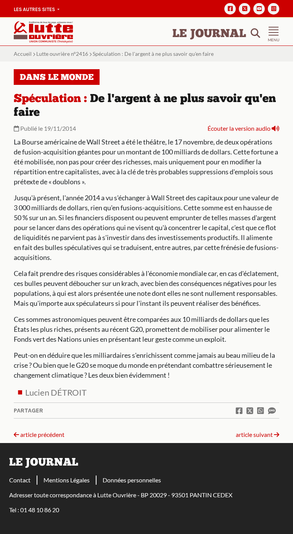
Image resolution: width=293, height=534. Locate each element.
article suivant (255, 434)
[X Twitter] (244, 9)
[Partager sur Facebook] (239, 410)
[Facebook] (230, 9)
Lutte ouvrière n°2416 (62, 53)
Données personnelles (132, 480)
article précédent (41, 434)
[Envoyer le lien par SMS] (271, 410)
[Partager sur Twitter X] (249, 410)
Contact (20, 480)
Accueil (23, 53)
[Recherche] (255, 32)
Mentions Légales (66, 480)
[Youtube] (259, 9)
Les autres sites (35, 9)
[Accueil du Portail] (43, 31)
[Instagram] (273, 9)
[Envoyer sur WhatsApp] (260, 410)
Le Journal (209, 34)
